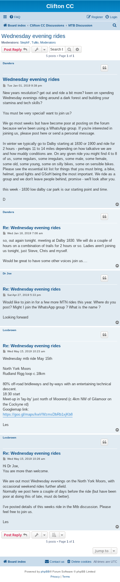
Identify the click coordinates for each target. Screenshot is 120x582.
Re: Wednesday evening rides (32, 227)
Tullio (35, 42)
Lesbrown (9, 330)
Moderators (48, 42)
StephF (25, 42)
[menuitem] (14, 17)
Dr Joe (7, 273)
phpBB (45, 571)
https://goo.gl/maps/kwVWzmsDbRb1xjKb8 (38, 414)
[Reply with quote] (104, 67)
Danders (8, 63)
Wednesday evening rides (33, 36)
